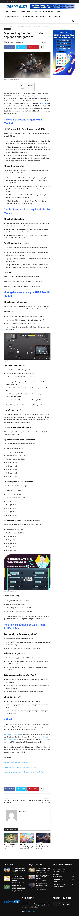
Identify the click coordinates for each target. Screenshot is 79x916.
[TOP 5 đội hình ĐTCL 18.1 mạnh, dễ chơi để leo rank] (11, 838)
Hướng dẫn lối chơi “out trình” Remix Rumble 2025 (20, 767)
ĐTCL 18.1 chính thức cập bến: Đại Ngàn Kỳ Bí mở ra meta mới (26, 846)
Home (5, 26)
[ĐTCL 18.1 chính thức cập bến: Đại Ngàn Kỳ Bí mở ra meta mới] (27, 838)
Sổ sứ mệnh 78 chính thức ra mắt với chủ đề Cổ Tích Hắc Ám (23, 772)
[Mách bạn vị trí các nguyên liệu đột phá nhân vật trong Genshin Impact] (7, 887)
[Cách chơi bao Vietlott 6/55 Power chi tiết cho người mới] (7, 878)
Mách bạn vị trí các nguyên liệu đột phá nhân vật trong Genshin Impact (18, 887)
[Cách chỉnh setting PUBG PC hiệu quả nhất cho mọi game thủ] (7, 870)
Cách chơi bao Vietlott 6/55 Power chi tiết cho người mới (18, 878)
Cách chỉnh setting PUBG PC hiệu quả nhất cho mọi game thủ (18, 870)
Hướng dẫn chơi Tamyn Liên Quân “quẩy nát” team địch (42, 846)
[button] (73, 21)
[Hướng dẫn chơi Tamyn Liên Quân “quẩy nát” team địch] (43, 838)
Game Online (12, 26)
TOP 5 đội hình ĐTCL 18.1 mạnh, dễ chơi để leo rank (11, 846)
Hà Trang (10, 42)
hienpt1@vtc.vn (31, 911)
